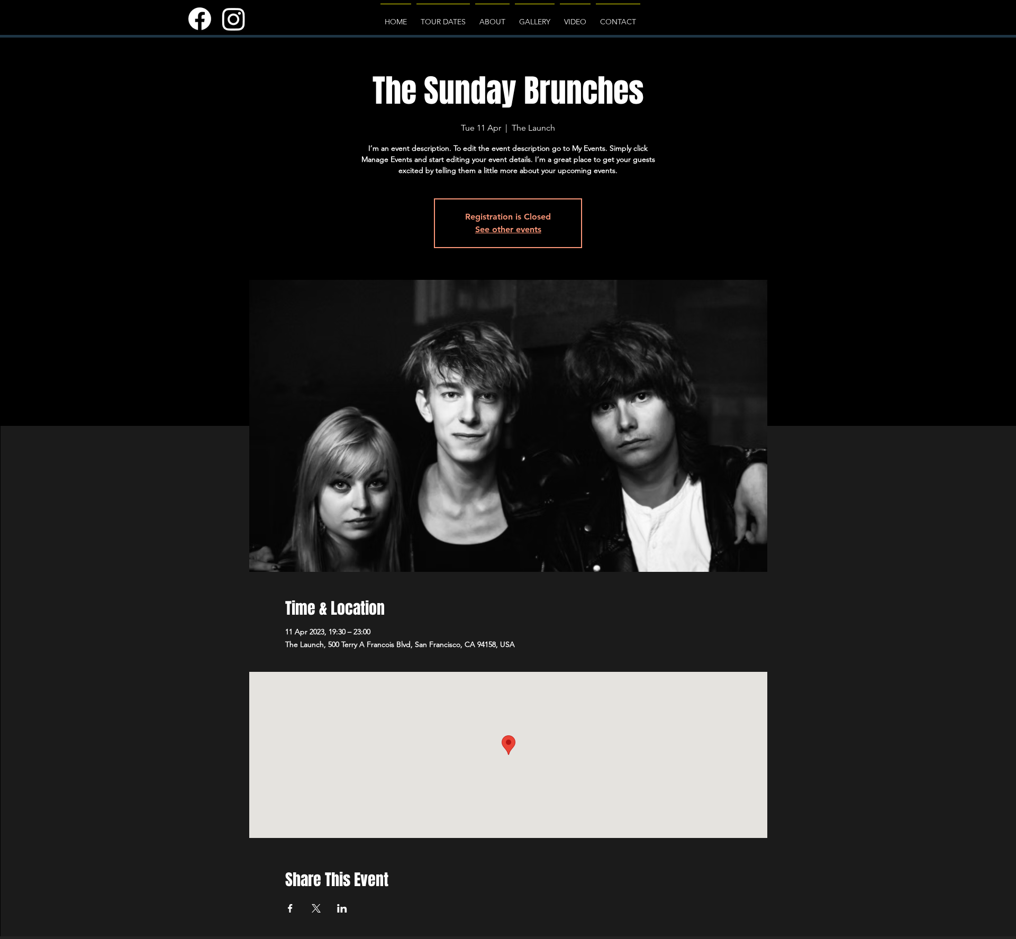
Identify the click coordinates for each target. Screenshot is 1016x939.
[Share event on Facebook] (290, 908)
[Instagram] (234, 19)
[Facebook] (200, 19)
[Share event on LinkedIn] (342, 908)
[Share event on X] (316, 908)
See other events (508, 229)
